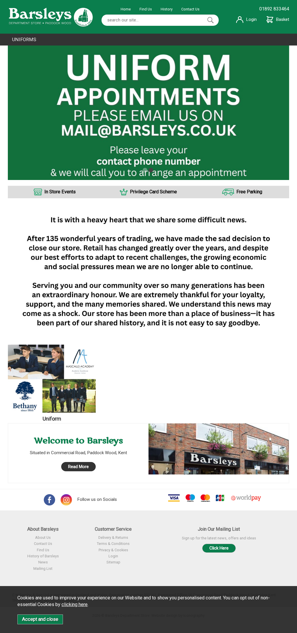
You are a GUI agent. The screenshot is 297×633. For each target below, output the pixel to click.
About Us (43, 537)
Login (251, 19)
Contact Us (190, 9)
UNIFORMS (24, 39)
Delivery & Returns (113, 537)
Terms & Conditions (113, 543)
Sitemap (113, 562)
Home (126, 9)
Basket (282, 19)
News (43, 562)
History (167, 9)
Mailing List (42, 568)
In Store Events (60, 191)
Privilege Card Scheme (153, 191)
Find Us (146, 9)
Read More (78, 466)
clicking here (74, 604)
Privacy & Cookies (113, 550)
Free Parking (249, 191)
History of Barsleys (43, 556)
